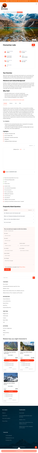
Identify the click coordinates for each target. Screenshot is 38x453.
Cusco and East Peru (7, 301)
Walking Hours (24, 51)
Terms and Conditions (6, 418)
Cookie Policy (4, 415)
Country (5, 243)
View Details (11, 360)
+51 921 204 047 (9, 435)
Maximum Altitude (10, 51)
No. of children (21, 248)
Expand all (31, 145)
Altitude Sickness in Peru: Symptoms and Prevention (12, 292)
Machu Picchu (5, 303)
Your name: (6, 233)
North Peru (5, 305)
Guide (23, 55)
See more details (10, 355)
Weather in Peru (6, 288)
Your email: (6, 238)
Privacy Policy (4, 421)
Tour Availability (24, 60)
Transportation (9, 55)
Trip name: (6, 230)
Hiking (4, 330)
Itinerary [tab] (11, 103)
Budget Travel (5, 313)
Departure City (9, 60)
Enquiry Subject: (7, 253)
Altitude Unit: (16, 149)
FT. (24, 149)
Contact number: (22, 243)
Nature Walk (5, 320)
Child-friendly (5, 315)
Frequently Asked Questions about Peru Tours (11, 286)
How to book (5, 284)
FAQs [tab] (20, 103)
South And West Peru (7, 307)
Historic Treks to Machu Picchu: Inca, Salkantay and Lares (13, 290)
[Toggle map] (16, 349)
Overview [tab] (5, 103)
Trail (4, 322)
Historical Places (6, 332)
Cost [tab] (15, 103)
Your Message (6, 258)
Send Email (7, 269)
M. (21, 149)
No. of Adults (6, 248)
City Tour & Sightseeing (7, 328)
